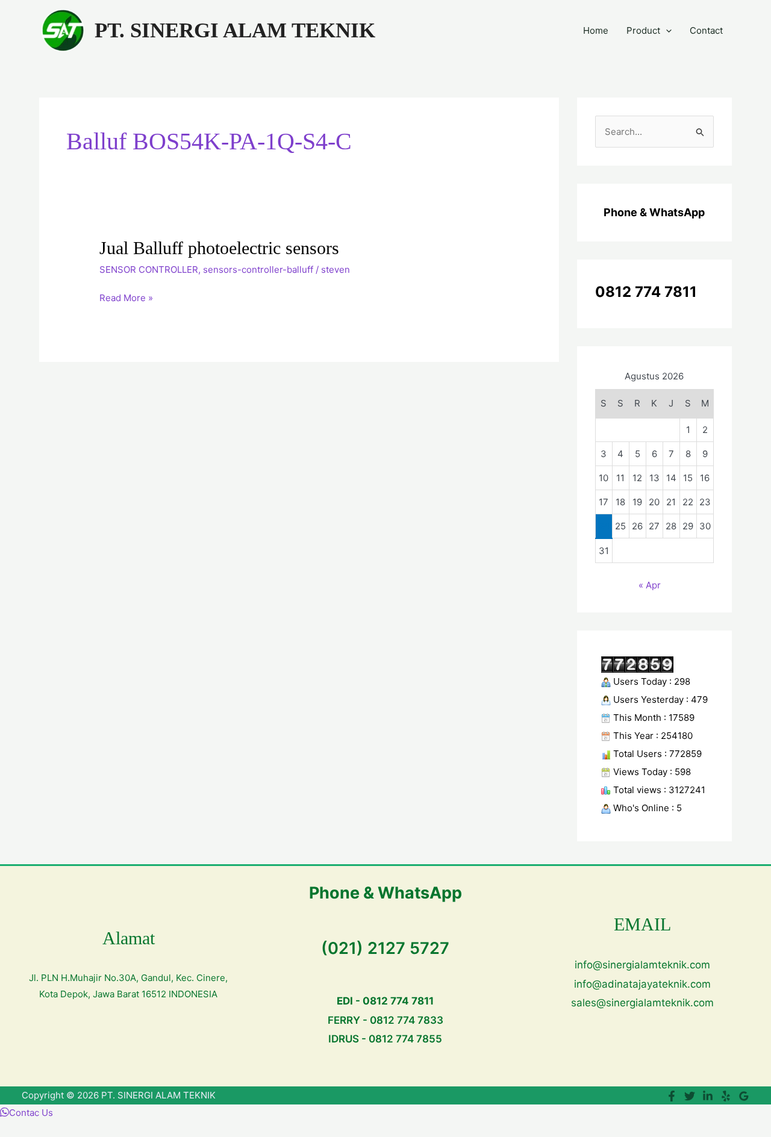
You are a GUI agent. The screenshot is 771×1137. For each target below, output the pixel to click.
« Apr (649, 585)
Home (595, 30)
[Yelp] (725, 1096)
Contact (706, 30)
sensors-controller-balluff (258, 269)
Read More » (126, 297)
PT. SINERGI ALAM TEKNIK (235, 30)
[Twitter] (689, 1096)
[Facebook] (671, 1096)
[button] (666, 31)
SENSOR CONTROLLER (148, 269)
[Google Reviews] (743, 1096)
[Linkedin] (707, 1096)
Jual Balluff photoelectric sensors (219, 248)
